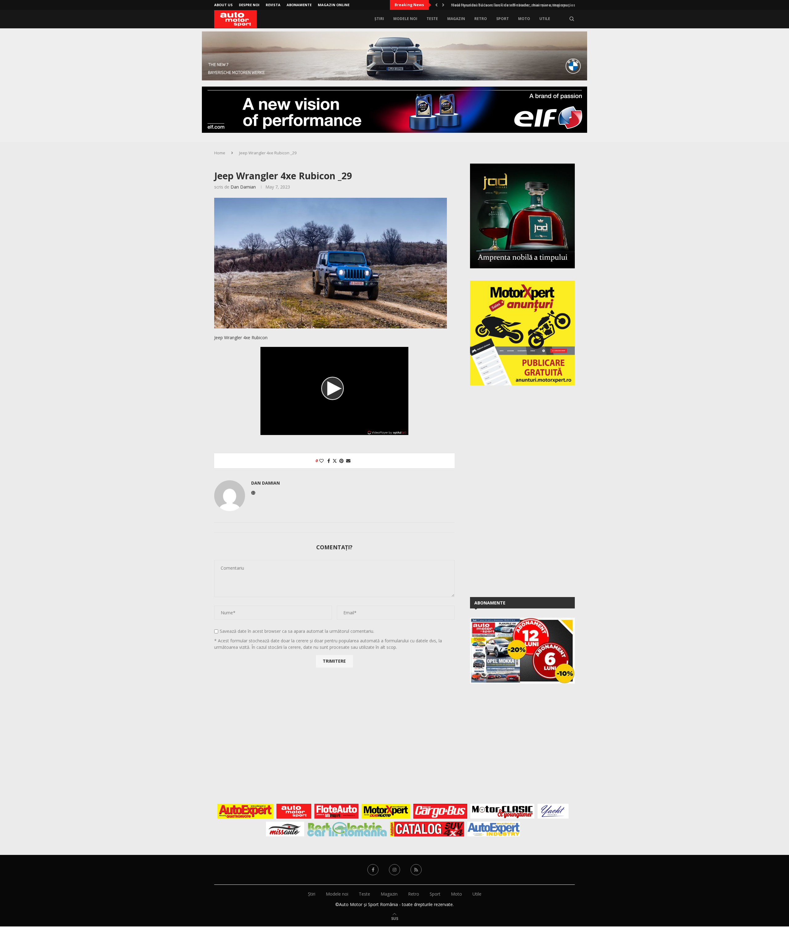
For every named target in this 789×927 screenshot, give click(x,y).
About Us (223, 4)
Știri (379, 18)
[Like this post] (321, 461)
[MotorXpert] (386, 811)
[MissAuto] (285, 829)
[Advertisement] (516, 490)
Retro (480, 18)
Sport (502, 18)
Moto (524, 18)
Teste (432, 18)
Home (219, 153)
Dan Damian (243, 187)
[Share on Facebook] (328, 461)
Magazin (456, 18)
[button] (436, 5)
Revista (273, 4)
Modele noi (405, 18)
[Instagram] (394, 869)
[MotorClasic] (502, 811)
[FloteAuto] (336, 811)
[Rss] (416, 869)
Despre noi (249, 4)
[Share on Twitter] (335, 461)
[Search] (572, 19)
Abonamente (299, 4)
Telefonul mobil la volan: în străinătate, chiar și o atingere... (507, 5)
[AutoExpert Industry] (493, 829)
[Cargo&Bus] (440, 811)
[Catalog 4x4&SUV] (427, 829)
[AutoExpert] (245, 811)
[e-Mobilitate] (347, 829)
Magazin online (334, 4)
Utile (544, 18)
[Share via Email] (348, 461)
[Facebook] (372, 869)
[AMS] (294, 811)
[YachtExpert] (553, 811)
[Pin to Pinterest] (341, 461)
